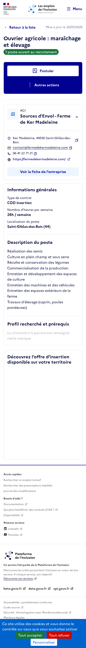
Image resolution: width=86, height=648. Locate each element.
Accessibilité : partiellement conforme (28, 602)
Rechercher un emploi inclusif (22, 480)
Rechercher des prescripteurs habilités (28, 486)
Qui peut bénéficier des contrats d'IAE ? (29, 510)
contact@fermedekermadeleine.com (40, 147)
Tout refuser (59, 635)
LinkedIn (13, 529)
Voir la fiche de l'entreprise (43, 171)
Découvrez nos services (18, 579)
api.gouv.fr (61, 588)
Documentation (14, 504)
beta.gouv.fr (13, 588)
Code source (12, 607)
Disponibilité (12, 515)
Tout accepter (30, 635)
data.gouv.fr (37, 588)
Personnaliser (44, 642)
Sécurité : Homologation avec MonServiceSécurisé (36, 613)
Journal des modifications (20, 491)
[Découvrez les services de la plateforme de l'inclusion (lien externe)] (20, 555)
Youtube (13, 535)
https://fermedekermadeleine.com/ (39, 159)
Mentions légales (14, 618)
